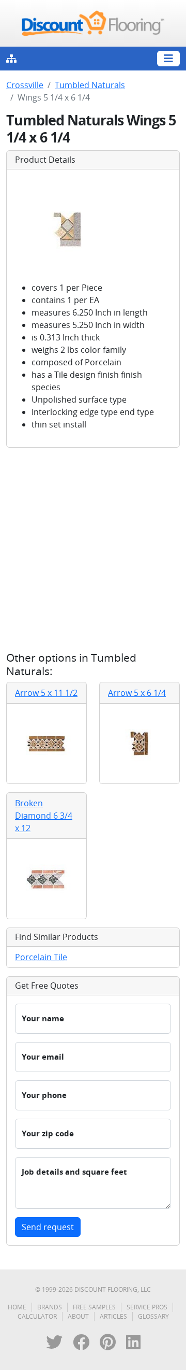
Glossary (153, 1316)
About (78, 1316)
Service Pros (147, 1307)
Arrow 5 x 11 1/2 (46, 692)
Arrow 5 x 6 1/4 (137, 692)
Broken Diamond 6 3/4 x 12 (43, 815)
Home (17, 1307)
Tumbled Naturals (90, 85)
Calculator (37, 1316)
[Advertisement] (93, 549)
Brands (49, 1307)
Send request (48, 1227)
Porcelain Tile (41, 957)
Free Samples (94, 1307)
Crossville (24, 85)
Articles (113, 1316)
